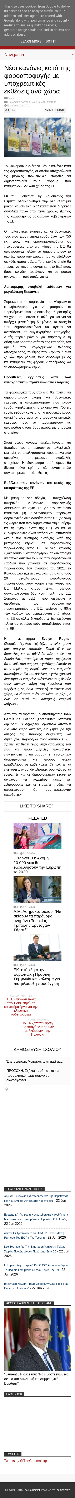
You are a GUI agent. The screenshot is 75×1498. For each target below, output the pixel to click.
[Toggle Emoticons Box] (6, 1089)
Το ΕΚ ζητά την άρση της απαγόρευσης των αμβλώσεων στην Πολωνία (37, 1028)
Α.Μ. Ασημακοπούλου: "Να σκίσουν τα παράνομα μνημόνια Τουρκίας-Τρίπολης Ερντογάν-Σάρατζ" (37, 920)
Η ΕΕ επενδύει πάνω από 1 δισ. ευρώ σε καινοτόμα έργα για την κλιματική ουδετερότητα (21, 1006)
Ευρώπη (41, 102)
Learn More (31, 41)
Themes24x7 (62, 1490)
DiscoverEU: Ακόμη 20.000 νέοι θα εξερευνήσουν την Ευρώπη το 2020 (37, 865)
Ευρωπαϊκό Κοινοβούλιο (21, 102)
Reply (10, 98)
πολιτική (51, 102)
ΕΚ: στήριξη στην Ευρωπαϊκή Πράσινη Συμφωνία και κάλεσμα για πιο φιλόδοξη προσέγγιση (37, 977)
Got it (50, 41)
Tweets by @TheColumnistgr (25, 1461)
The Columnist (31, 1490)
